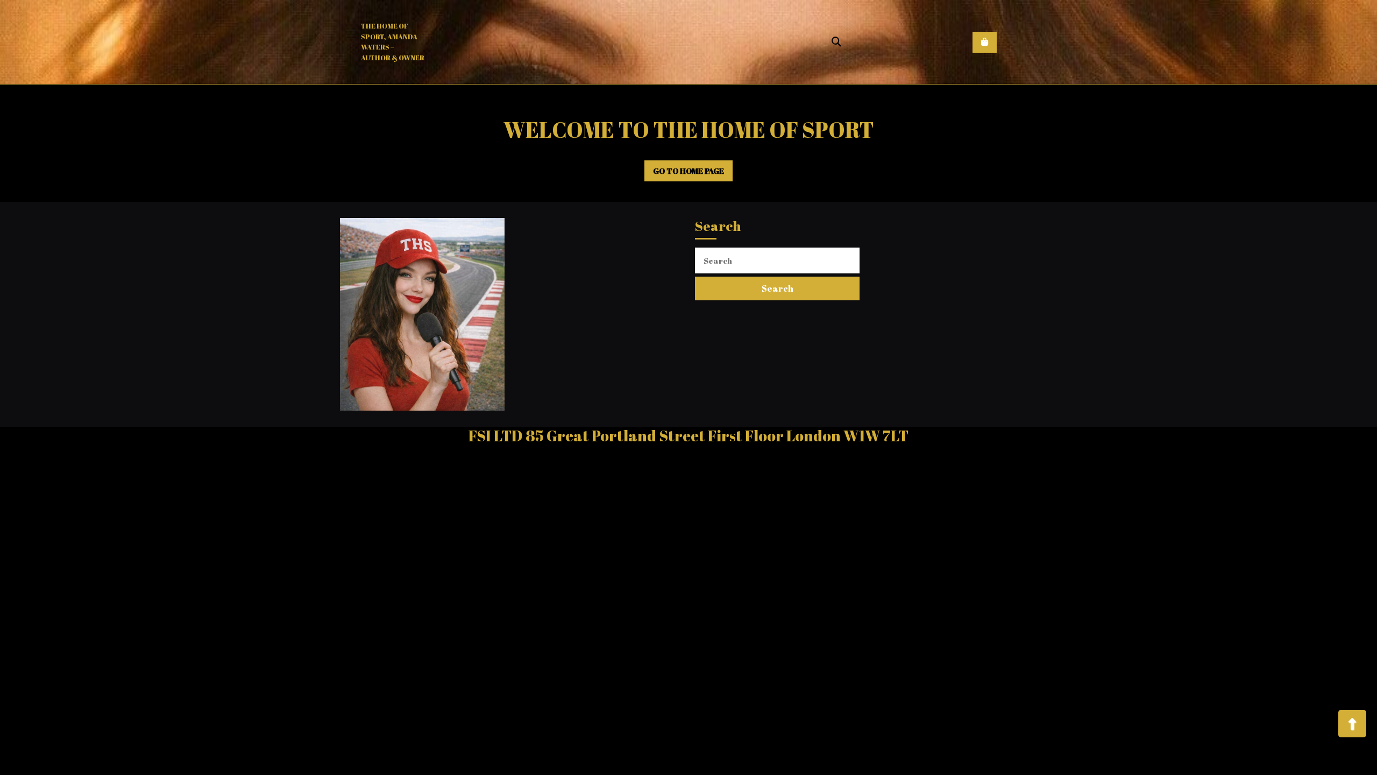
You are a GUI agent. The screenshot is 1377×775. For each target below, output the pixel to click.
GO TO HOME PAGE (693, 173)
